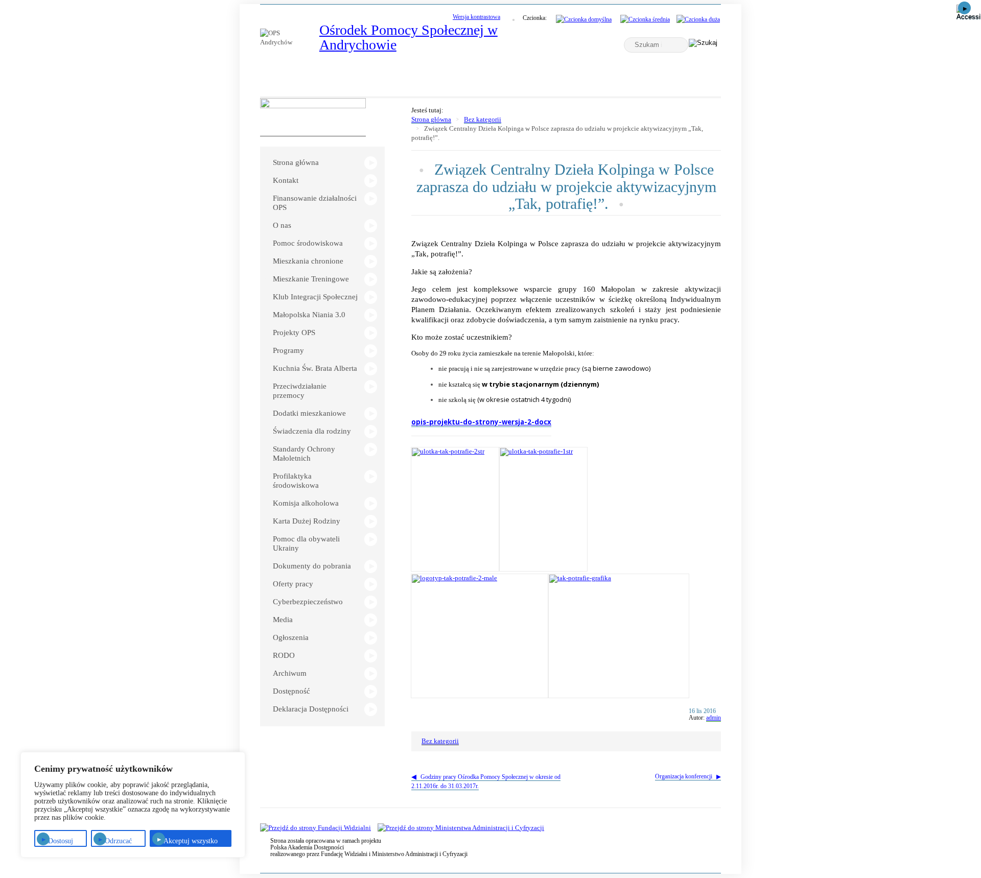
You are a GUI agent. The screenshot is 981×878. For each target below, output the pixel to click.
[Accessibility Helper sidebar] (968, 12)
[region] (132, 805)
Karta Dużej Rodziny (306, 521)
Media (283, 619)
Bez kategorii (482, 119)
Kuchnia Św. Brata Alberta (315, 368)
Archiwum (290, 673)
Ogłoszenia (291, 637)
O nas (282, 225)
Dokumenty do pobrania (312, 566)
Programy (288, 350)
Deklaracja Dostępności (310, 709)
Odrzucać (118, 841)
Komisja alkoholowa (306, 503)
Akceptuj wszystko (191, 841)
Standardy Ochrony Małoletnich (304, 453)
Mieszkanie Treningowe (311, 279)
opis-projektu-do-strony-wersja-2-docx (481, 421)
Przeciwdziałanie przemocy (299, 390)
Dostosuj (60, 841)
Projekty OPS (294, 332)
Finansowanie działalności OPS (315, 202)
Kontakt (285, 180)
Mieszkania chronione (308, 261)
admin (713, 717)
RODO (284, 655)
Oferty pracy (293, 584)
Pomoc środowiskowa (308, 243)
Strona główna (296, 162)
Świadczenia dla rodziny (312, 431)
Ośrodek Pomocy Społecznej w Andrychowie (408, 37)
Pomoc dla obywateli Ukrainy (306, 543)
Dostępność (291, 691)
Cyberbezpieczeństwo (308, 602)
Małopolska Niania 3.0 (309, 315)
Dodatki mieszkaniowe (309, 413)
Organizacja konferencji (683, 776)
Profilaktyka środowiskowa (296, 480)
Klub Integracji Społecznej (315, 297)
